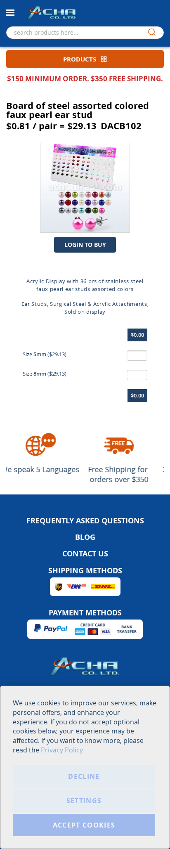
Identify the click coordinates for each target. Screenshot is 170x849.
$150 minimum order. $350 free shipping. (85, 78)
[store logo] (51, 12)
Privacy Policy (62, 749)
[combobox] (85, 32)
